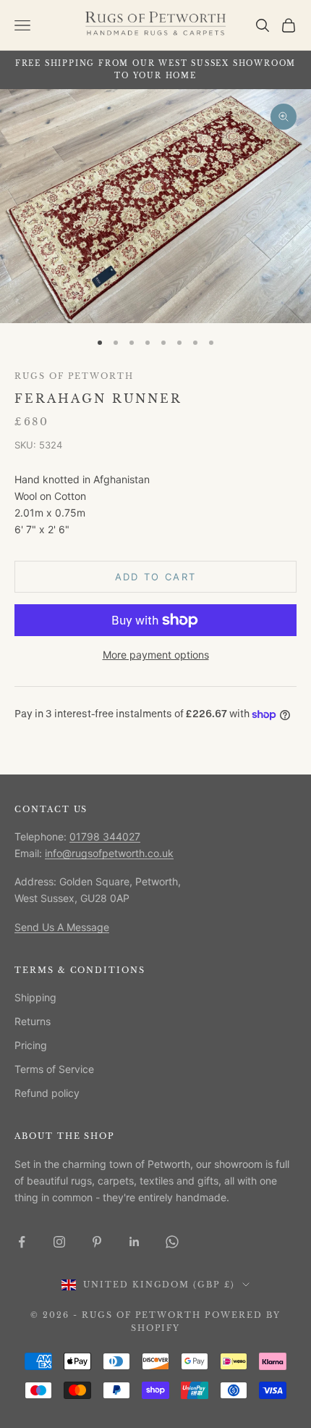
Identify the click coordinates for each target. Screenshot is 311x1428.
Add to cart (156, 577)
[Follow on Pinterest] (97, 1242)
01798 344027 (104, 836)
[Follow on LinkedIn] (134, 1242)
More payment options (156, 654)
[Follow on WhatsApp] (172, 1242)
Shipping (35, 997)
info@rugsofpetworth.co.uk (109, 853)
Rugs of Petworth (74, 376)
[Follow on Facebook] (21, 1242)
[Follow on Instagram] (59, 1242)
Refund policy (47, 1093)
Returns (32, 1021)
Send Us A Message (61, 927)
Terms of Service (54, 1069)
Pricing (30, 1045)
